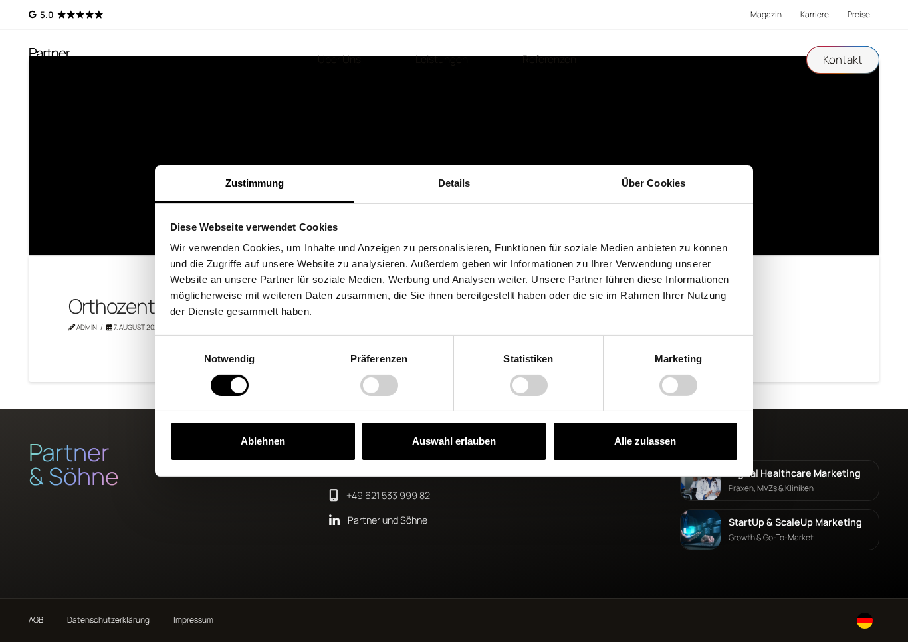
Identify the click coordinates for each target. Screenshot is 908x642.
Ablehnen (263, 441)
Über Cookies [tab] (653, 183)
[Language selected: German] (864, 620)
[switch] (379, 385)
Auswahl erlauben (454, 441)
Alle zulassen (645, 441)
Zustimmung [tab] (254, 183)
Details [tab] (454, 183)
